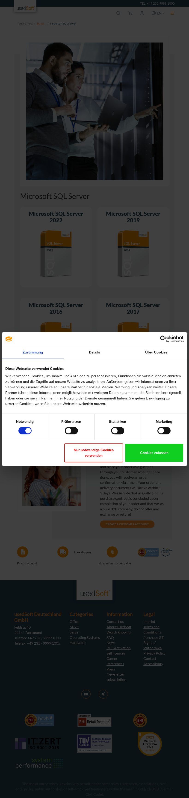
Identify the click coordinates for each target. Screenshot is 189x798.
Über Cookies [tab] (156, 352)
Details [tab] (94, 352)
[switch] (71, 430)
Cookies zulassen (154, 453)
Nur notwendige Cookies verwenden (94, 452)
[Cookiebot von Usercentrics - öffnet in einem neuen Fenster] (163, 338)
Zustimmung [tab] (33, 352)
